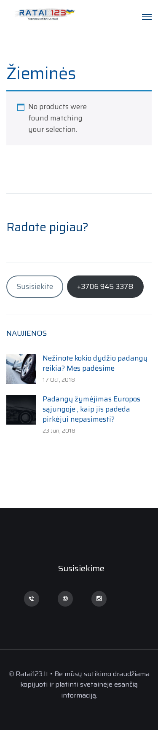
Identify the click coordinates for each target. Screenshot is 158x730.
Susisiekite (35, 286)
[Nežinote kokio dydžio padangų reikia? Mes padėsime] (21, 368)
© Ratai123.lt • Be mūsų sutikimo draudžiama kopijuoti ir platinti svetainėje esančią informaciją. (79, 684)
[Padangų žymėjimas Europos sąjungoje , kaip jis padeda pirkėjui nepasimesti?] (21, 409)
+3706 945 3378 (105, 286)
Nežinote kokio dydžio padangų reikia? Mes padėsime (95, 363)
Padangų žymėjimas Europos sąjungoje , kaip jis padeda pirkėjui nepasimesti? (91, 409)
